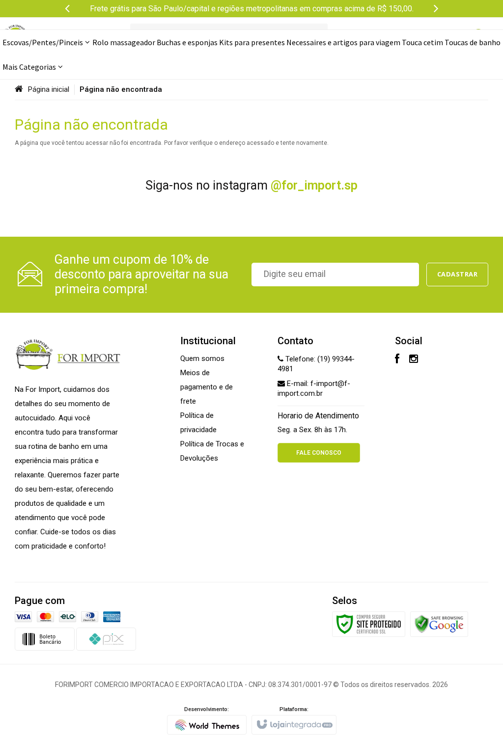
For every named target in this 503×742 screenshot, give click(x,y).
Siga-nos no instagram (251, 185)
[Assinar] (457, 274)
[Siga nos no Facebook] (397, 360)
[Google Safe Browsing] (439, 623)
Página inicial (48, 89)
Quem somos (202, 358)
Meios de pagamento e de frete (206, 387)
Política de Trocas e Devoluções (212, 451)
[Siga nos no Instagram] (413, 360)
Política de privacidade (198, 422)
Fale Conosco (318, 452)
